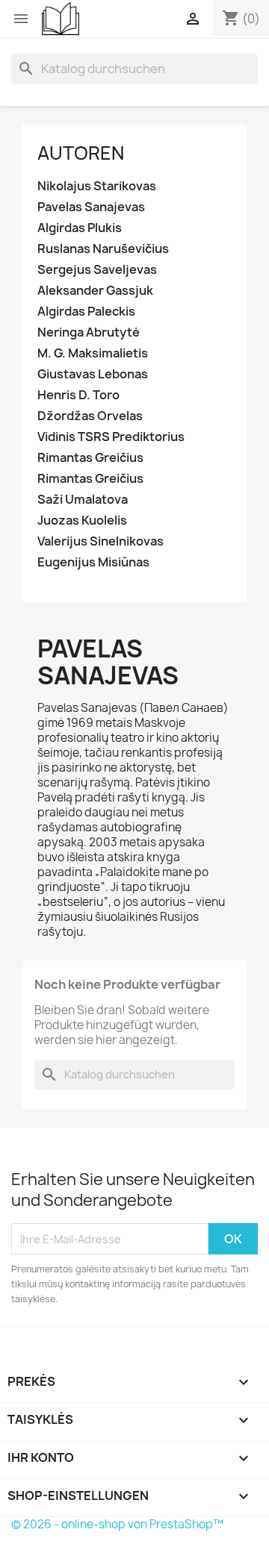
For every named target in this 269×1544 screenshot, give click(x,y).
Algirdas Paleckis (86, 311)
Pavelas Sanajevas (91, 207)
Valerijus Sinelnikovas (100, 541)
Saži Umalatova (82, 499)
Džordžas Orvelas (90, 416)
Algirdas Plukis (79, 228)
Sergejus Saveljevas (97, 270)
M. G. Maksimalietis (92, 353)
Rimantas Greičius (90, 458)
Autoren (80, 153)
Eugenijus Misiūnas (93, 562)
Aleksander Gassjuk (95, 291)
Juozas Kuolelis (82, 520)
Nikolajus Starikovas (96, 186)
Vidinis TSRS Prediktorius (111, 437)
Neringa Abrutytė (88, 332)
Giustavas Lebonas (92, 374)
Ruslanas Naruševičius (103, 249)
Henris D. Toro (78, 395)
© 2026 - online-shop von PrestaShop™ (117, 1524)
